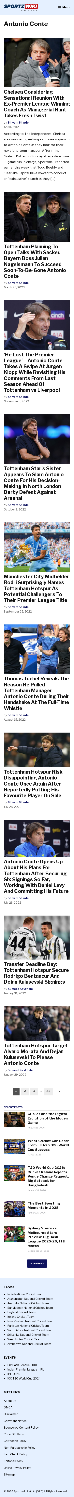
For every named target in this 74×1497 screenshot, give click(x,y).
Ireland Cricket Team (21, 1317)
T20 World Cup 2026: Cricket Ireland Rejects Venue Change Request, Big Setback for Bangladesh (48, 1176)
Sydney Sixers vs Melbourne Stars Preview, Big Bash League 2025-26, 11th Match (47, 1237)
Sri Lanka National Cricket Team (28, 1334)
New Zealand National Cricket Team (30, 1321)
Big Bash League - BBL (22, 1365)
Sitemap (9, 1474)
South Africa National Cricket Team (30, 1330)
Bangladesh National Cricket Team (30, 1308)
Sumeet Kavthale (20, 989)
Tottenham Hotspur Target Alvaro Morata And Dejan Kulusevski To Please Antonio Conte (36, 1054)
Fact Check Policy (15, 1454)
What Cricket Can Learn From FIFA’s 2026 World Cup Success (48, 1145)
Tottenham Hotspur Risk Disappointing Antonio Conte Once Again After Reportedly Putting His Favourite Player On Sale (33, 783)
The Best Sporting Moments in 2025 (44, 1205)
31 (48, 1091)
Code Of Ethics (14, 1434)
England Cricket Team (21, 1312)
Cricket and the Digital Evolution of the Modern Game (48, 1118)
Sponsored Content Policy (21, 1427)
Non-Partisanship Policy (19, 1447)
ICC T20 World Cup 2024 (24, 1378)
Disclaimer (11, 1414)
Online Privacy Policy (17, 1468)
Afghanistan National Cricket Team (30, 1299)
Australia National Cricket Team (28, 1303)
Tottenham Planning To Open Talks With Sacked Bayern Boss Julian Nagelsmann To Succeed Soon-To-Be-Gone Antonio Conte (35, 261)
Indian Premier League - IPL (25, 1369)
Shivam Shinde (18, 122)
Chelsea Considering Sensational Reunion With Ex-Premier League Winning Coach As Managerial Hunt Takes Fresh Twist (37, 103)
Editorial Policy (13, 1461)
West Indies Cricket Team (24, 1339)
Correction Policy (15, 1441)
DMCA (8, 1407)
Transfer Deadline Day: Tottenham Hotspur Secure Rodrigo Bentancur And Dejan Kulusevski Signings (36, 973)
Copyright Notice (15, 1421)
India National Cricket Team (25, 1294)
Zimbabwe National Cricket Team (29, 1344)
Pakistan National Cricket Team (28, 1325)
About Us (10, 1401)
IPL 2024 (13, 1374)
